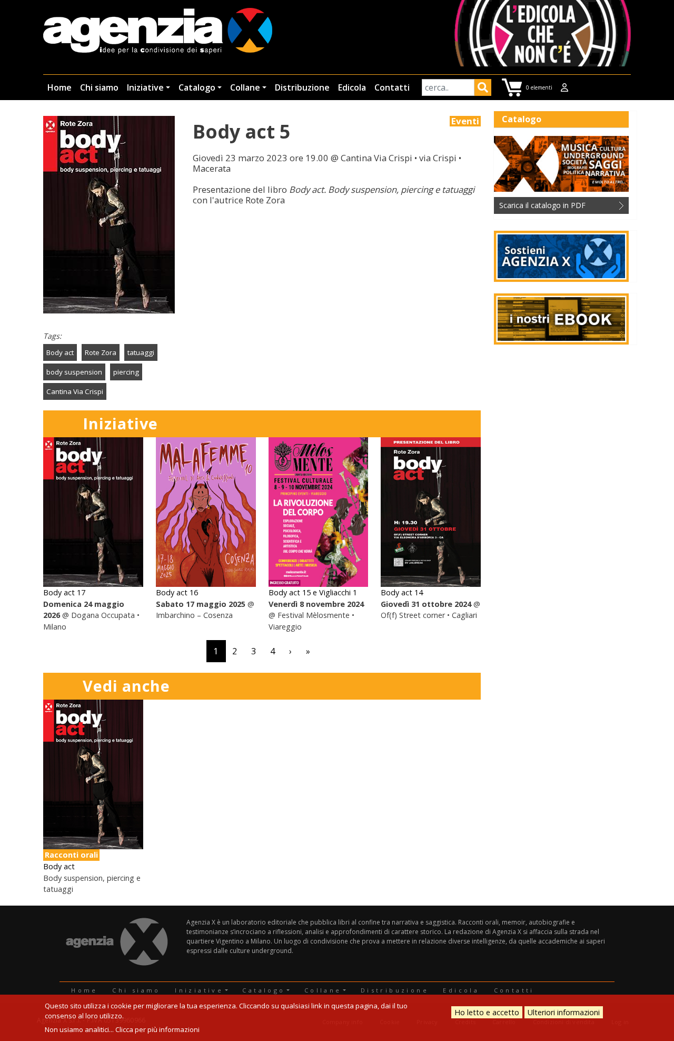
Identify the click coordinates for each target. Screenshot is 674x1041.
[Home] (157, 31)
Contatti (392, 87)
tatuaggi (140, 352)
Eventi (465, 121)
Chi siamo (99, 87)
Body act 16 (177, 592)
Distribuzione (302, 87)
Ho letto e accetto (486, 1012)
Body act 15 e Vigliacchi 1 (313, 592)
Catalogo (197, 87)
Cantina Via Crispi (74, 391)
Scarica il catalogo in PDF (542, 205)
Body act (60, 352)
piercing (126, 372)
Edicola (352, 87)
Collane (245, 87)
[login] (564, 87)
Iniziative (145, 87)
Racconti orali (71, 855)
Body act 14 (402, 592)
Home (59, 87)
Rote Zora (100, 352)
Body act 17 (64, 592)
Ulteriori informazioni (564, 1012)
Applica (482, 89)
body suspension (74, 372)
